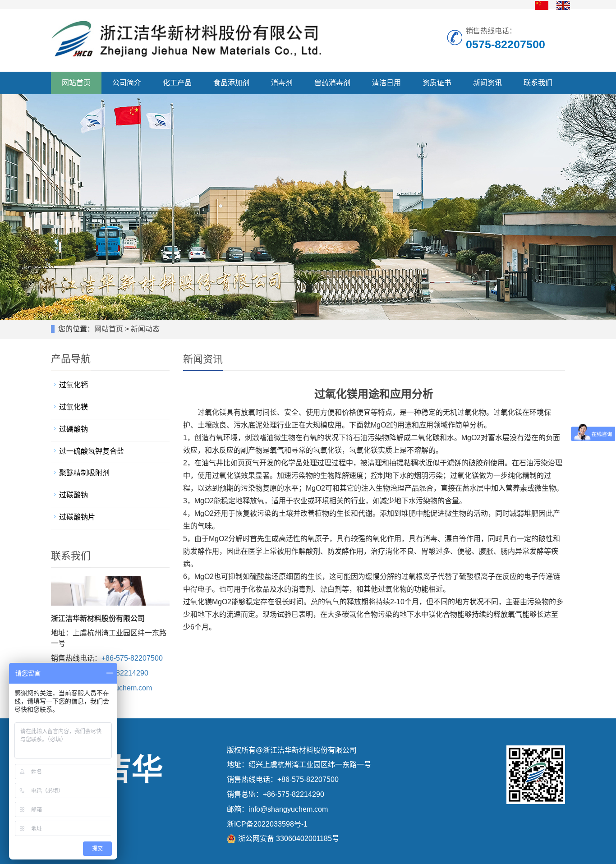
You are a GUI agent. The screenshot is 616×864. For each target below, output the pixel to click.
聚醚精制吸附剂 (84, 473)
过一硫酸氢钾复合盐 (91, 451)
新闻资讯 (487, 83)
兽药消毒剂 (332, 83)
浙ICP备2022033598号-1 (267, 824)
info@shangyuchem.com (288, 809)
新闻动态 (145, 329)
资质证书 (437, 83)
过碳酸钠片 (77, 517)
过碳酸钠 (73, 495)
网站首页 (76, 83)
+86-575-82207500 (132, 658)
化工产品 (177, 83)
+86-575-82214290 (117, 673)
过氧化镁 (73, 407)
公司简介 (126, 83)
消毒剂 (282, 83)
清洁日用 (386, 83)
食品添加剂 (231, 83)
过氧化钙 (73, 385)
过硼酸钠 (73, 429)
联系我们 (538, 83)
